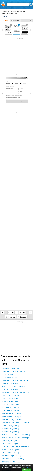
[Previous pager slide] (2, 30)
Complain (23, 317)
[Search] (31, 4)
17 (24, 313)
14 (13, 313)
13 (9, 313)
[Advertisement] (16, 54)
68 (30, 313)
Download (11, 317)
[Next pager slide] (30, 30)
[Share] (31, 20)
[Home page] (3, 4)
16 (20, 313)
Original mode (15, 20)
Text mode (5, 20)
